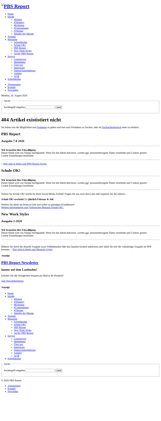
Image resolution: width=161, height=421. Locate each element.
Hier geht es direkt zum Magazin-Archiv (33, 249)
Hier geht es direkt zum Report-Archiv (25, 163)
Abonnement (14, 84)
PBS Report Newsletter (20, 263)
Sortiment (42, 127)
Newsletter (13, 90)
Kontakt (12, 87)
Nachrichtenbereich (111, 127)
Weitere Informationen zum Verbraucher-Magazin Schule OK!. (32, 207)
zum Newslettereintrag (12, 281)
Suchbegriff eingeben (14, 107)
